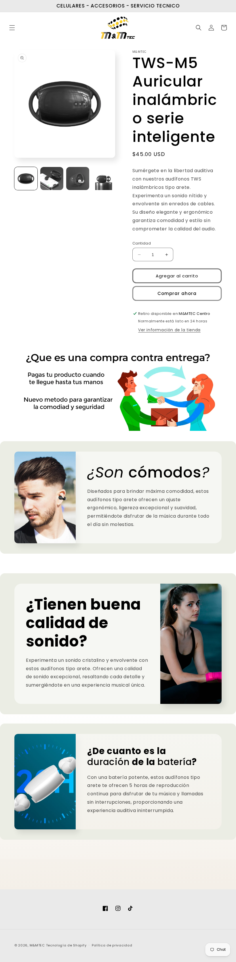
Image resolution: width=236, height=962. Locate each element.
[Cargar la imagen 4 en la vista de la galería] (103, 178)
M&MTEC (38, 945)
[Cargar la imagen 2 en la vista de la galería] (51, 178)
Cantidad (141, 243)
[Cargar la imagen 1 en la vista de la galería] (25, 178)
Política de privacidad (112, 945)
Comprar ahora (177, 293)
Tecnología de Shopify (66, 945)
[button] (12, 27)
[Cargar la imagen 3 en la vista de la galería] (77, 178)
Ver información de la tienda (169, 330)
